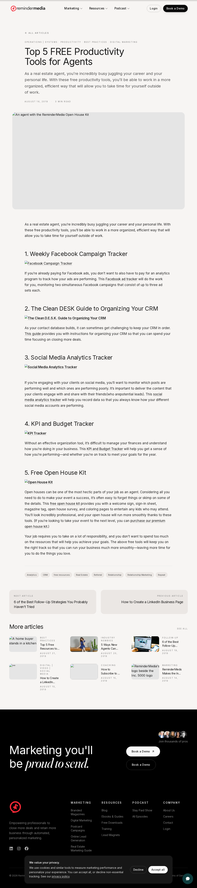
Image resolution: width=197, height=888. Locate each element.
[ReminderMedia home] (28, 8)
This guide (33, 334)
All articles (38, 33)
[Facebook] (26, 848)
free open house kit (65, 504)
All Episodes (140, 816)
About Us (169, 810)
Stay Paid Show (142, 810)
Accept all (158, 869)
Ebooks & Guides (112, 816)
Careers (168, 816)
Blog (104, 810)
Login (166, 828)
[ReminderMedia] (15, 807)
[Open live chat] (187, 878)
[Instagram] (19, 848)
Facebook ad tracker (121, 279)
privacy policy (60, 876)
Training (107, 828)
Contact (168, 822)
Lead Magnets (111, 835)
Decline (138, 869)
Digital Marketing (81, 820)
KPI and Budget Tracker (105, 449)
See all (182, 628)
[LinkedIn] (11, 848)
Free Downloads (112, 822)
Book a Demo (141, 751)
